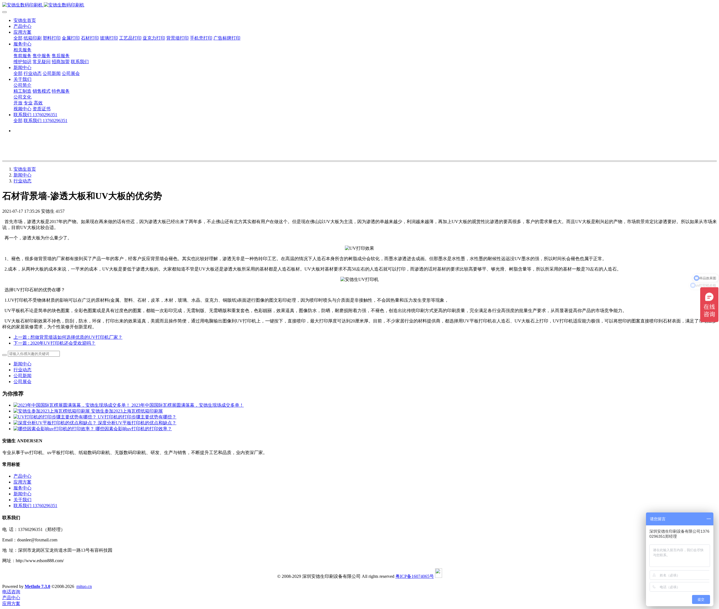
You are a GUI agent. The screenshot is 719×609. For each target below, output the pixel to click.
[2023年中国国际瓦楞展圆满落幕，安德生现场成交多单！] (72, 405)
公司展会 (22, 381)
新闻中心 (22, 175)
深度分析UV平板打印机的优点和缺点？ (137, 422)
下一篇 (54, 343)
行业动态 (22, 180)
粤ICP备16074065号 (414, 576)
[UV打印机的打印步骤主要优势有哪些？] (55, 417)
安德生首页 (24, 20)
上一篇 (67, 337)
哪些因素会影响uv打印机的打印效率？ (133, 428)
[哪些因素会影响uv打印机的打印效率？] (54, 428)
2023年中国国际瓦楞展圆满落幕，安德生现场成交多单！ (187, 405)
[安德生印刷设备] (359, 5)
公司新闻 (22, 375)
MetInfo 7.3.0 (37, 586)
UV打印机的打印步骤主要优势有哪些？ (137, 417)
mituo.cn (84, 586)
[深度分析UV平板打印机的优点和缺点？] (55, 422)
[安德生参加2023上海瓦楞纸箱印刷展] (52, 411)
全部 (17, 38)
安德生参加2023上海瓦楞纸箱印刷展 (127, 411)
